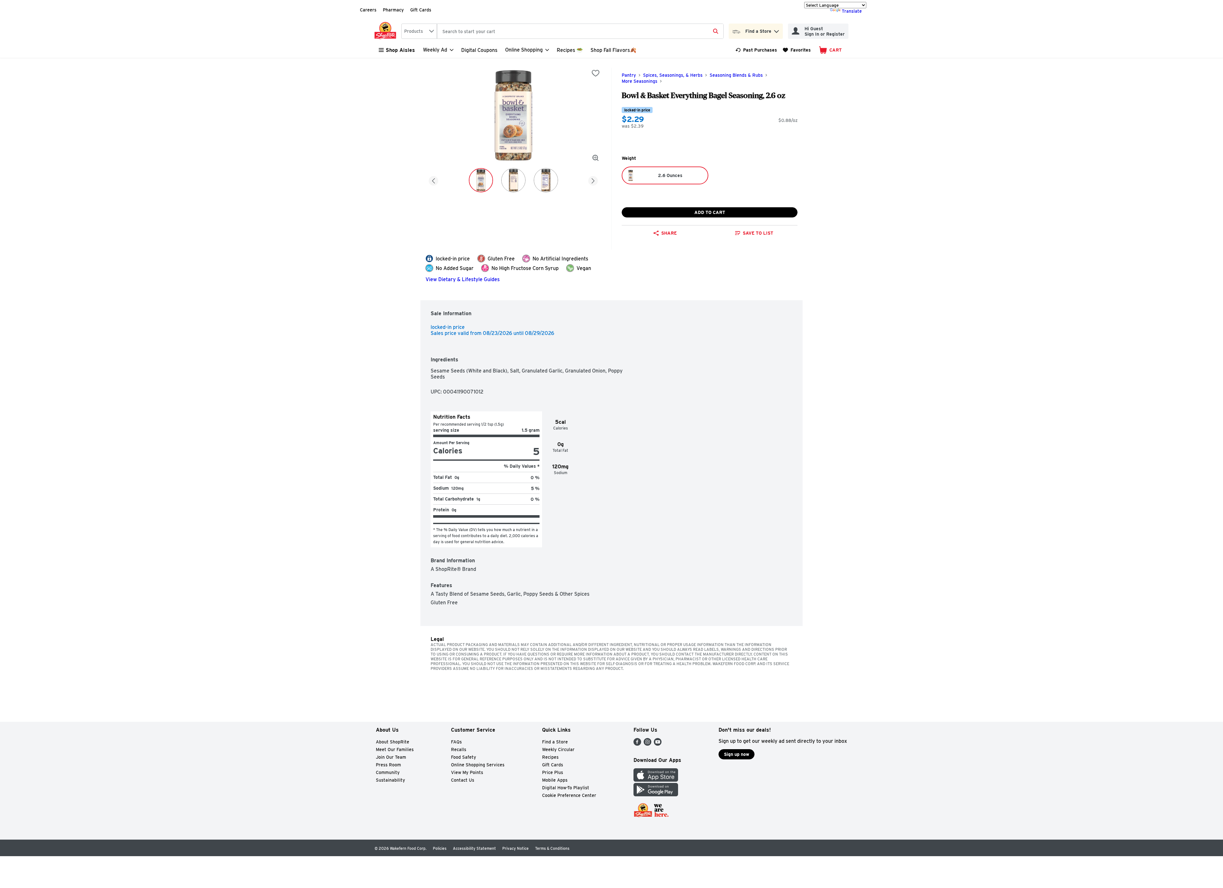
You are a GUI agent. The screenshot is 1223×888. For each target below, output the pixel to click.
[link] (756, 50)
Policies (440, 848)
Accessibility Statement (474, 848)
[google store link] (655, 795)
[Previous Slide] (433, 179)
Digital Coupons (479, 50)
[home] (387, 31)
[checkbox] (595, 73)
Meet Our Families (395, 749)
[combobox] (419, 31)
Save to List (758, 233)
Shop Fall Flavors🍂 (613, 50)
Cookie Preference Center (569, 795)
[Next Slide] (593, 179)
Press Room (388, 764)
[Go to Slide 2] (513, 180)
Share (669, 233)
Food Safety (463, 757)
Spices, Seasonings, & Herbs (673, 75)
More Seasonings (639, 81)
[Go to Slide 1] (481, 180)
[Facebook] (637, 744)
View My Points (467, 772)
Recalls (458, 749)
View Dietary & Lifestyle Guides (463, 279)
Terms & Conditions (552, 848)
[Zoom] (595, 158)
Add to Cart (709, 212)
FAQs (456, 741)
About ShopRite (392, 741)
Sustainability (390, 780)
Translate (852, 11)
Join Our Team (391, 757)
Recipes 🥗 (570, 50)
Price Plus (552, 772)
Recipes (550, 757)
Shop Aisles (400, 50)
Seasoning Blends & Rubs (736, 75)
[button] (776, 30)
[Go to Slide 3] (546, 180)
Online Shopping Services (477, 764)
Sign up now (736, 754)
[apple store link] (655, 780)
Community (388, 772)
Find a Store (555, 741)
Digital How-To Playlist (565, 787)
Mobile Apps (555, 780)
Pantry (629, 75)
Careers (368, 9)
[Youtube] (658, 744)
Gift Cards (420, 9)
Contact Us (462, 780)
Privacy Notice (515, 848)
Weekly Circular (558, 749)
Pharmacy (393, 9)
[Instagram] (647, 744)
